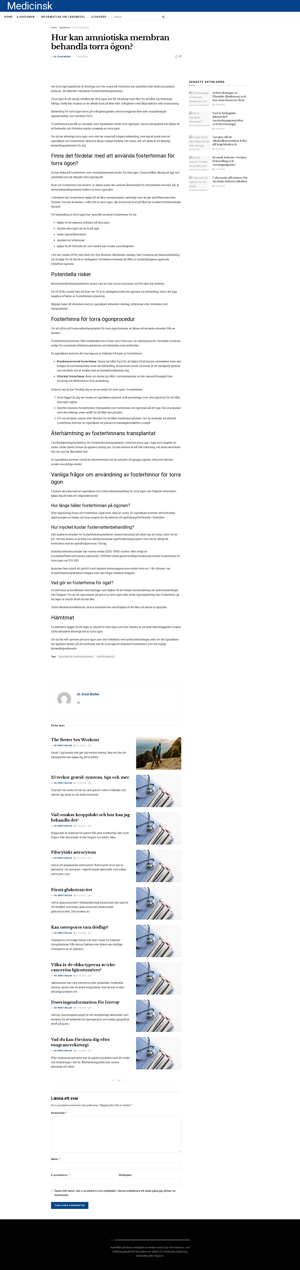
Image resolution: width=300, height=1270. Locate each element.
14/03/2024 (80, 895)
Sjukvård (99, 16)
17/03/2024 (80, 783)
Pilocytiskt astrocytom (73, 852)
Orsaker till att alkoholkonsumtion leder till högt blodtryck (229, 140)
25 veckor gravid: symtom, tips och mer (90, 777)
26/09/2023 (82, 56)
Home (8, 16)
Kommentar (59, 1112)
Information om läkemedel (63, 16)
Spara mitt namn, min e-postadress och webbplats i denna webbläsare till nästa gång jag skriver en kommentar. (115, 1193)
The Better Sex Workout (75, 739)
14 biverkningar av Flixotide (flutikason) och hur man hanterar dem (229, 96)
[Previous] (113, 1080)
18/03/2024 (80, 745)
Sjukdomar (26, 16)
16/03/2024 (80, 826)
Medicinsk (29, 6)
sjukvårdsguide (105, 656)
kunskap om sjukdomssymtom (76, 656)
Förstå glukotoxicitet (71, 889)
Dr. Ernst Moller (62, 56)
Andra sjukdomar (81, 27)
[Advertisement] (116, 72)
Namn (56, 1159)
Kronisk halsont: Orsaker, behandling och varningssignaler (229, 161)
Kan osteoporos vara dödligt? (79, 927)
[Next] (119, 1080)
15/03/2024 (80, 858)
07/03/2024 (80, 976)
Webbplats (125, 1175)
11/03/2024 (80, 933)
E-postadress (60, 1175)
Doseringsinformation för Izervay (85, 1002)
